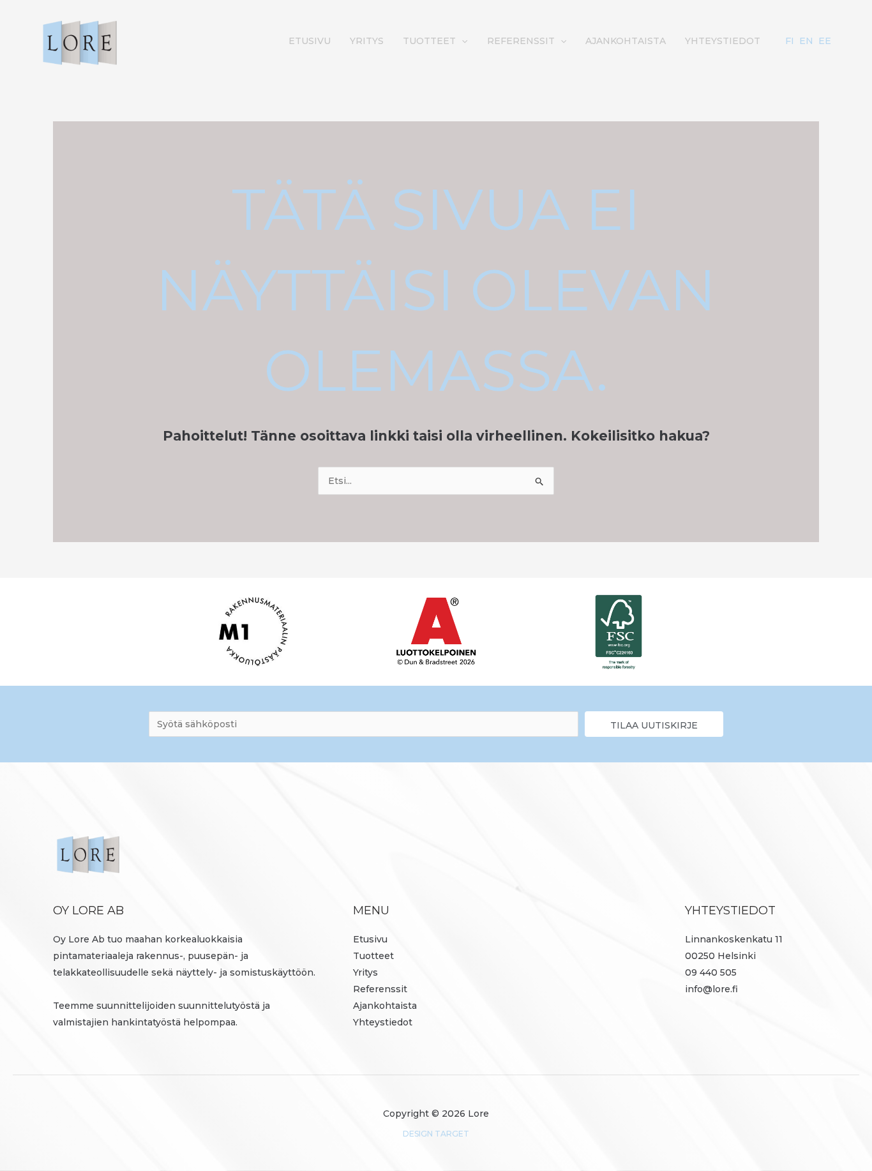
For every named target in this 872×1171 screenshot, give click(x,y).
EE (824, 41)
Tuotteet (429, 41)
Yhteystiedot (722, 41)
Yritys (367, 41)
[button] (461, 40)
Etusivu (310, 41)
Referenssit (521, 41)
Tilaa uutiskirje (654, 725)
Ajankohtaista (625, 41)
